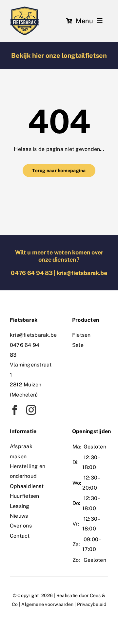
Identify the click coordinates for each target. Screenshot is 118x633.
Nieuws (19, 516)
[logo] (24, 9)
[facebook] (15, 410)
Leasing (20, 506)
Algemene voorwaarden (47, 604)
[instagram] (31, 410)
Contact (20, 536)
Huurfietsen (24, 496)
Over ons (21, 526)
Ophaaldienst (27, 486)
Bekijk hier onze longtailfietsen (59, 55)
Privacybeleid (91, 604)
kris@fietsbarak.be (82, 272)
